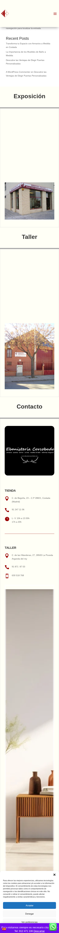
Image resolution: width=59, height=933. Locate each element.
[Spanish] (4, 929)
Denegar (29, 913)
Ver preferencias (29, 922)
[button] (54, 874)
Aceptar (29, 905)
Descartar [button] (39, 931)
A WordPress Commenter (18, 72)
